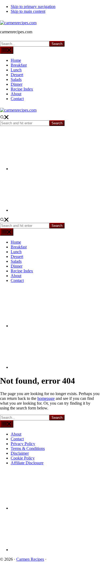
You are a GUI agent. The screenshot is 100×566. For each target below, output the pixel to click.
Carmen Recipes (30, 559)
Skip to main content (28, 11)
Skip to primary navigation (33, 6)
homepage (46, 398)
